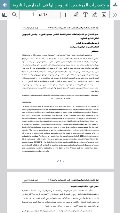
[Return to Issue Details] (5, 5)
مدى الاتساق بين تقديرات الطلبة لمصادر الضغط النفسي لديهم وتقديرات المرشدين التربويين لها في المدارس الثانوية (66, 5)
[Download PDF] (115, 5)
